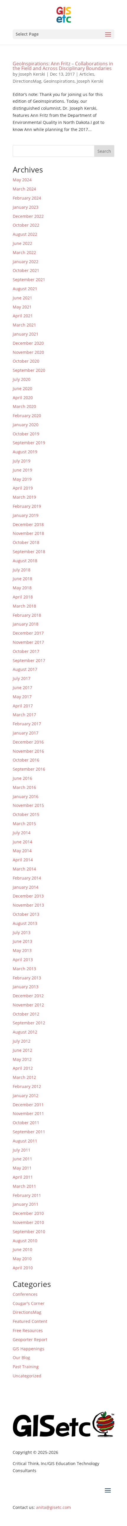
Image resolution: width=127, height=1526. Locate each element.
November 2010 (28, 1222)
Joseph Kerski (32, 74)
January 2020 (25, 424)
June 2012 (22, 1050)
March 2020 (24, 406)
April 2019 (23, 488)
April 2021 (23, 316)
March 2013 (24, 968)
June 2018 (22, 578)
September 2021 (29, 279)
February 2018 (27, 615)
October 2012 (26, 1014)
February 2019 (27, 506)
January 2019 (25, 515)
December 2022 (28, 216)
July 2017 (21, 678)
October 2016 (26, 760)
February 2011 (27, 1195)
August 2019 (25, 452)
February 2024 (27, 198)
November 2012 (28, 1005)
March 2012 (24, 1077)
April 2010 (23, 1267)
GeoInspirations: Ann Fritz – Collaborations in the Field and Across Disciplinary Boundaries (63, 66)
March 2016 (24, 787)
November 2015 (28, 805)
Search (104, 151)
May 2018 (22, 588)
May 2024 (22, 180)
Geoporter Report (30, 1339)
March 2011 (24, 1186)
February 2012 (27, 1086)
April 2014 (23, 859)
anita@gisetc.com (53, 1507)
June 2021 (22, 298)
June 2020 (22, 388)
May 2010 (22, 1258)
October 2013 (26, 914)
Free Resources (28, 1330)
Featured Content (30, 1321)
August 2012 (25, 1032)
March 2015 (24, 823)
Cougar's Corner (29, 1303)
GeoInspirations (59, 81)
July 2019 (21, 461)
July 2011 (21, 1150)
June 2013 (22, 941)
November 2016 (28, 751)
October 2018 (26, 542)
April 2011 (23, 1177)
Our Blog (21, 1357)
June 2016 (22, 778)
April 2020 (23, 397)
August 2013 (25, 923)
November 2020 (28, 352)
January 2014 (25, 887)
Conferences (25, 1294)
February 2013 (27, 978)
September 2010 (29, 1231)
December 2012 (28, 995)
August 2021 (25, 288)
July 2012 (21, 1041)
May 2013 (22, 950)
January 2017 (25, 733)
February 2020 (27, 415)
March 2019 (24, 497)
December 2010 (28, 1213)
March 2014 (24, 869)
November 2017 (28, 642)
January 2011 (25, 1204)
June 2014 (22, 842)
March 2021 (24, 325)
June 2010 (22, 1249)
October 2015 (26, 814)
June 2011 (22, 1159)
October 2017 (26, 651)
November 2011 (28, 1113)
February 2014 (27, 878)
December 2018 (28, 524)
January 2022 (25, 261)
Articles (86, 74)
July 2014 (21, 832)
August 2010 (25, 1240)
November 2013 (28, 905)
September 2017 (29, 660)
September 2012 (29, 1023)
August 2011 (25, 1141)
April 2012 (23, 1068)
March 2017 (24, 714)
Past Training (26, 1366)
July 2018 (21, 570)
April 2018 (23, 597)
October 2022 (26, 225)
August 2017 (25, 669)
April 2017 (23, 706)
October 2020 (26, 361)
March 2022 (24, 252)
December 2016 (28, 742)
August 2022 (25, 234)
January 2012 (25, 1095)
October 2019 (26, 434)
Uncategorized (27, 1376)
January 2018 (25, 624)
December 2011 (28, 1104)
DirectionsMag (27, 81)
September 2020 (29, 370)
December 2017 (28, 633)
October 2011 (26, 1122)
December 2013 (28, 896)
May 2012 (22, 1059)
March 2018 (24, 606)
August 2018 (25, 560)
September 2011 (29, 1131)
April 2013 (23, 959)
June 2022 (22, 243)
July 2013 (21, 932)
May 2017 (22, 696)
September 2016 (29, 769)
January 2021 (25, 334)
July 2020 (21, 379)
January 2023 (25, 207)
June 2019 (22, 470)
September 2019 (29, 442)
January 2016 (25, 796)
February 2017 (27, 723)
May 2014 (22, 850)
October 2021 (26, 270)
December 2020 (28, 343)
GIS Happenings (28, 1348)
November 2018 (28, 533)
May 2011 (22, 1168)
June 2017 (22, 687)
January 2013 (25, 986)
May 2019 (22, 479)
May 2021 (22, 307)
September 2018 (29, 551)
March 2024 (24, 189)
